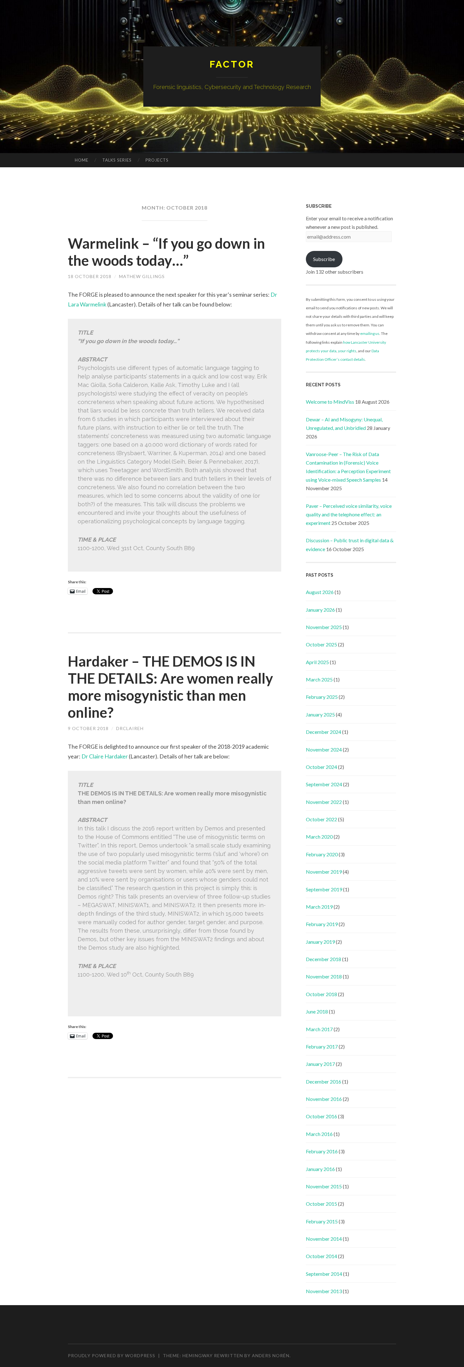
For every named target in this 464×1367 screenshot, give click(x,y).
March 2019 (319, 907)
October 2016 (321, 1116)
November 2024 (324, 749)
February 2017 (322, 1046)
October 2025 (321, 644)
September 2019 (324, 889)
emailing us (369, 333)
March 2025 (319, 679)
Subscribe (324, 259)
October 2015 (321, 1204)
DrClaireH (130, 728)
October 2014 (321, 1256)
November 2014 (324, 1239)
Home (81, 160)
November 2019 (324, 872)
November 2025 (324, 627)
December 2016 (323, 1082)
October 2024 (321, 767)
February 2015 (322, 1221)
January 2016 (320, 1169)
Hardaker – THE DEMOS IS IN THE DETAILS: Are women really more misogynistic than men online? (170, 687)
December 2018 (323, 959)
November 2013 (324, 1291)
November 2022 (324, 802)
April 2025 (317, 662)
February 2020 (322, 854)
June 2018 (317, 1011)
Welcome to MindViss (330, 402)
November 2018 (324, 976)
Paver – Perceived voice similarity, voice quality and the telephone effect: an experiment (349, 514)
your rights (347, 350)
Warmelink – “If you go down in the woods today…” (166, 252)
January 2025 (320, 714)
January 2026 (320, 610)
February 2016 (322, 1151)
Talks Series (117, 160)
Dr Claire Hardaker (104, 756)
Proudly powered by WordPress (111, 1355)
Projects (157, 160)
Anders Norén (270, 1355)
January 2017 (320, 1064)
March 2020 (319, 837)
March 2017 (319, 1029)
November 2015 (324, 1186)
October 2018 (321, 994)
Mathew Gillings (142, 276)
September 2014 (324, 1274)
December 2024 (323, 732)
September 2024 (324, 784)
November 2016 (324, 1099)
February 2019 (322, 924)
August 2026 (320, 592)
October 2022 (321, 819)
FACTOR (232, 64)
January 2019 (320, 942)
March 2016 (319, 1134)
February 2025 (322, 697)
